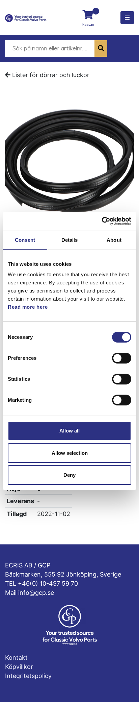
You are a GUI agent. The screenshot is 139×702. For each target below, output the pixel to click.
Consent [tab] (25, 240)
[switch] (121, 358)
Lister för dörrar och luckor (50, 74)
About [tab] (114, 240)
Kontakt (16, 657)
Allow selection (70, 453)
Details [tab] (69, 240)
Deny (69, 475)
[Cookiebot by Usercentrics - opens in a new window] (101, 221)
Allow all (69, 431)
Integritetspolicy (28, 675)
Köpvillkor (19, 666)
